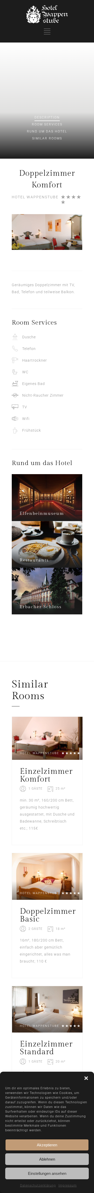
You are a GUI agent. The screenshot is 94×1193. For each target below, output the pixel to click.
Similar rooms (47, 138)
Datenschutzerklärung (38, 1185)
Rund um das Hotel (47, 131)
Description (47, 117)
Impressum (67, 1185)
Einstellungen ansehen (47, 1173)
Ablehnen (47, 1159)
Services (47, 124)
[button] (86, 1078)
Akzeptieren (47, 1145)
